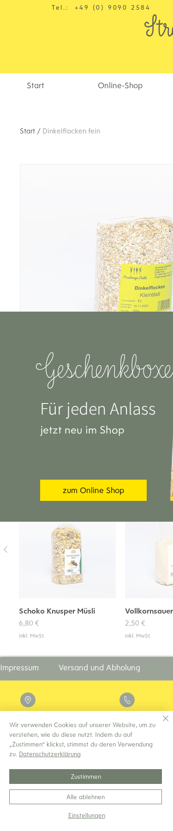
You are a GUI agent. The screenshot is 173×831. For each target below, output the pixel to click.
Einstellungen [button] (86, 815)
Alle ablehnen (85, 797)
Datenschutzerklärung (50, 754)
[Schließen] (160, 724)
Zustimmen (86, 776)
